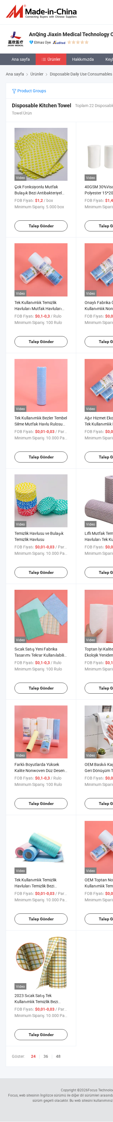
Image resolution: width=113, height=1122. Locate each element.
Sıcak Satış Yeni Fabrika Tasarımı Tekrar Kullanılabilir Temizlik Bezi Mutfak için (39, 655)
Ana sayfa (21, 59)
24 (33, 1056)
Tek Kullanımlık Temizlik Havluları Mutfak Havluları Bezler (38, 308)
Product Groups (31, 90)
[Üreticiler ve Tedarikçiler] (42, 11)
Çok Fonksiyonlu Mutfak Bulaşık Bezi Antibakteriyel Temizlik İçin (38, 193)
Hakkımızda (83, 59)
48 (58, 1056)
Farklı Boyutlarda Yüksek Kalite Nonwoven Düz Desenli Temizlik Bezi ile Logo (40, 770)
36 (45, 1056)
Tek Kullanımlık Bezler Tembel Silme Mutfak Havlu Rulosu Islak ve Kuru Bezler (40, 424)
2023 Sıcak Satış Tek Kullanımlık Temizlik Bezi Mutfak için (36, 1001)
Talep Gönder (41, 226)
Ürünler (54, 59)
